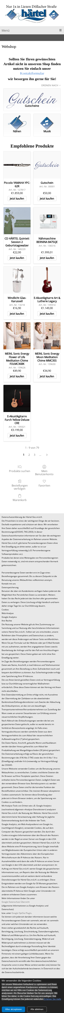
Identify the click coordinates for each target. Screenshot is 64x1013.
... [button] (40, 455)
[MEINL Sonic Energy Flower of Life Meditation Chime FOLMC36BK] (17, 335)
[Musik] (47, 120)
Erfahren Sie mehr (52, 999)
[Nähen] (17, 120)
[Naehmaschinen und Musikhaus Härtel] (32, 14)
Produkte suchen (19, 471)
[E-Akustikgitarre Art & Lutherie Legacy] (47, 280)
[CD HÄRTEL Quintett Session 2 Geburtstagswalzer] (17, 220)
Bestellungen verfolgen (20, 487)
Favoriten (44, 485)
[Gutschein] (47, 164)
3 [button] (34, 455)
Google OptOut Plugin (21, 913)
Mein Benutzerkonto (44, 472)
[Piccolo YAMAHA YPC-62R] (17, 164)
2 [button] (29, 455)
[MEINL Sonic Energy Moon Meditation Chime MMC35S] (47, 335)
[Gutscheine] (32, 94)
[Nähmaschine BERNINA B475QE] (47, 220)
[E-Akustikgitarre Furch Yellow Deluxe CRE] (17, 398)
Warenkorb (20, 500)
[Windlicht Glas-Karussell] (17, 280)
